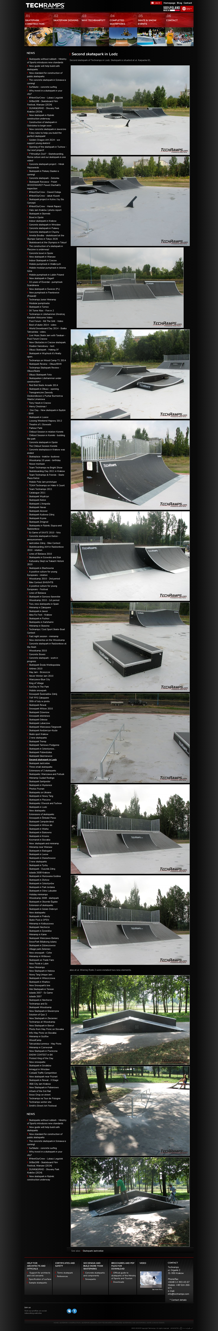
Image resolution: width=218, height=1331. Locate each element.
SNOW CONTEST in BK (41, 1054)
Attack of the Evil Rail (40, 1091)
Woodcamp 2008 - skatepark (44, 898)
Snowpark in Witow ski (40, 825)
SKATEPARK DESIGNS (89, 1323)
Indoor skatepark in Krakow (43, 220)
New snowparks (37, 1062)
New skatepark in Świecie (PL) (44, 289)
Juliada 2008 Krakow (39, 872)
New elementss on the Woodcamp (47, 640)
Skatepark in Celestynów (41, 883)
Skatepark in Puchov (39, 618)
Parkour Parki (35, 428)
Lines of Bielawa (37, 592)
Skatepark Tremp (37, 741)
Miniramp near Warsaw (40, 847)
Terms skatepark (65, 1272)
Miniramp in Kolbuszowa (41, 923)
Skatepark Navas (37, 507)
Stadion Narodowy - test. (42, 346)
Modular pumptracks (39, 303)
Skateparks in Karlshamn (41, 622)
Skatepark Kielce (37, 500)
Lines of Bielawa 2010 (40, 553)
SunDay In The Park (39, 686)
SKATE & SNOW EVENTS (155, 1323)
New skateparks (37, 810)
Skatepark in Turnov (39, 306)
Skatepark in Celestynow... (42, 748)
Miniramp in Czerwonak (40, 1047)
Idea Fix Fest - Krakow (40, 614)
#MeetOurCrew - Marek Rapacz (45, 206)
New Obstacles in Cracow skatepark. (47, 342)
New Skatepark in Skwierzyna (44, 1011)
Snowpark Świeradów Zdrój (43, 694)
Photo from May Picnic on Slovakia (46, 1029)
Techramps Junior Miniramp (42, 299)
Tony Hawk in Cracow (40, 402)
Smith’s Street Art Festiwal (43, 1105)
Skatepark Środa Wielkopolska (44, 664)
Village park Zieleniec (40, 949)
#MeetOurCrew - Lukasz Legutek (46, 97)
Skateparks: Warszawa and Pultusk (46, 774)
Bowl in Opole (36, 217)
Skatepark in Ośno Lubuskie (43, 890)
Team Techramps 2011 (40, 489)
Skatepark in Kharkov (39, 981)
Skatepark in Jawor (38, 611)
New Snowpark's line (39, 985)
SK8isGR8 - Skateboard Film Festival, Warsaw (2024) (42, 1164)
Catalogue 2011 (37, 492)
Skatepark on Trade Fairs (41, 960)
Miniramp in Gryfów (39, 1036)
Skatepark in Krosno (39, 836)
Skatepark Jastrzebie (39, 763)
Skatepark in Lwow (38, 854)
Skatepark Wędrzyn (39, 496)
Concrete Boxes (37, 654)
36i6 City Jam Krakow (40, 1083)
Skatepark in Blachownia (41, 568)
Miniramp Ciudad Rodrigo (41, 777)
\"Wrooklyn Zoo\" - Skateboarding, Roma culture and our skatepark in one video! (46, 157)
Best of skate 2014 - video (42, 324)
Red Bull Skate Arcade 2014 (43, 385)
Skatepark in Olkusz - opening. (44, 388)
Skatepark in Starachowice (42, 858)
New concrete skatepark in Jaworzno (47, 129)
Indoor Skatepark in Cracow (43, 260)
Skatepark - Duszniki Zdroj (42, 868)
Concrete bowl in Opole (41, 253)
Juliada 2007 (35, 996)
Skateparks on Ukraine (40, 792)
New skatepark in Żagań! (41, 278)
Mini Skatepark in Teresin (41, 989)
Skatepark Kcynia (37, 518)
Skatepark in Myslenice (40, 785)
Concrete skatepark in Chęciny (44, 231)
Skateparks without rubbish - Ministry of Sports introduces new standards (46, 1122)
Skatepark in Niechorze (40, 1000)
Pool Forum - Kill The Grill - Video (46, 321)
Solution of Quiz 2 (38, 1014)
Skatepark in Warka (38, 828)
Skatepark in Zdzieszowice (42, 945)
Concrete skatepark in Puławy (44, 228)
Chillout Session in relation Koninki (46, 431)
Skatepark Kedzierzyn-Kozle (43, 730)
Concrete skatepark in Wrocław (45, 224)
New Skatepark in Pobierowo (44, 1087)
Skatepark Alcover (38, 511)
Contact (188, 2)
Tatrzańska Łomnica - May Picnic (45, 1043)
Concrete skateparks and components (94, 1274)
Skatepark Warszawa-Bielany (44, 938)
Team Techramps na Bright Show (45, 467)
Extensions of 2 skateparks (42, 770)
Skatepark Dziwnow (39, 712)
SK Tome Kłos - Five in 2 (41, 310)
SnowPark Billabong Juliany (43, 941)
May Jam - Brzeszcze (39, 672)
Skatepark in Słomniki (39, 213)
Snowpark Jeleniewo (39, 715)
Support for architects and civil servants (38, 1274)
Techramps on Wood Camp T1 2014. (47, 360)
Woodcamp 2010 (38, 650)
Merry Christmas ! (38, 406)
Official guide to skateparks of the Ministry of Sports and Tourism (123, 1275)
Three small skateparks (40, 766)
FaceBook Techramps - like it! (156, 3)
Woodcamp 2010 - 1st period (44, 600)
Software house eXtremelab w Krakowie (185, 1328)
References (62, 1276)
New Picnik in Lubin (38, 963)
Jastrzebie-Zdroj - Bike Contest (44, 543)
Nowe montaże (37, 463)
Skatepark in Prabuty (39, 916)
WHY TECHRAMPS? (105, 1323)
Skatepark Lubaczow (39, 723)
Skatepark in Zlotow (39, 879)
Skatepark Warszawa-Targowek (45, 726)
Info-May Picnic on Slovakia (42, 1032)
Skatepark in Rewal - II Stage (43, 1080)
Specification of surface (40, 1279)
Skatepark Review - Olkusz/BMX (45, 363)
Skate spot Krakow (38, 734)
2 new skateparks (38, 737)
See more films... (157, 1289)
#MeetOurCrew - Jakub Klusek (44, 195)
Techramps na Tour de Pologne (45, 1098)
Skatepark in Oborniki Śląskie (43, 901)
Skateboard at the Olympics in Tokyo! (48, 242)
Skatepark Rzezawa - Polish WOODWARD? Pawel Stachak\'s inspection (44, 185)
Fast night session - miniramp (43, 636)
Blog (179, 2)
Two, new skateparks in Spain (44, 603)
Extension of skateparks (41, 905)
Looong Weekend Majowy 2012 (45, 420)
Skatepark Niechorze (39, 927)
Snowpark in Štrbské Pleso (42, 817)
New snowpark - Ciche (40, 952)
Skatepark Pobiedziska (40, 752)
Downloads (118, 1282)
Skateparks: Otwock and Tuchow (45, 803)
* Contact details (178, 1299)
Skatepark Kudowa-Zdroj (41, 514)
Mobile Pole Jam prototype (43, 481)
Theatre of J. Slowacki (40, 424)
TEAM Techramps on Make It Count (47, 485)
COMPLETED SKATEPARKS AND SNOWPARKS (129, 1323)
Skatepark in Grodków (40, 1065)
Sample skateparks (38, 1282)
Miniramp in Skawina (39, 625)
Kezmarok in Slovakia (39, 839)
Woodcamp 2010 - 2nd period (44, 578)
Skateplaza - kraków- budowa (44, 456)
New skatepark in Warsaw (42, 256)
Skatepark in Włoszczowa (42, 978)
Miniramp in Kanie (38, 934)
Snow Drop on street (40, 1094)
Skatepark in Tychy (38, 865)
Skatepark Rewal (37, 705)
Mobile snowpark (37, 690)
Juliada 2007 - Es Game (41, 992)
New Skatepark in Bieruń (41, 1025)
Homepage (169, 2)
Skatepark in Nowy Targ (41, 796)
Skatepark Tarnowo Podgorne (44, 745)
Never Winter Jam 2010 (41, 675)
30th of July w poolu (39, 701)
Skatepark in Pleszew (40, 799)
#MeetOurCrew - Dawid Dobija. (45, 192)
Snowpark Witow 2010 (41, 708)
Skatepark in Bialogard (40, 850)
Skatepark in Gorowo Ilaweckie (44, 596)
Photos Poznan (36, 788)
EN (188, 9)
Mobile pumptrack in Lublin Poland (46, 274)
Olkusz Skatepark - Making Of (43, 349)
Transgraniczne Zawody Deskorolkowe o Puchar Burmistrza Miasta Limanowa (45, 396)
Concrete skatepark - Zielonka (44, 178)
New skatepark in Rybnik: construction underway (40, 1178)
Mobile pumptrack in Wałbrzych (45, 264)
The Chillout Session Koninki (43, 446)
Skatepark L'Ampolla (39, 503)
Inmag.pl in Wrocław (39, 1069)
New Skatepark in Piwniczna (43, 1051)
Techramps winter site (40, 1102)
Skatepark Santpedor (39, 781)
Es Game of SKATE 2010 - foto (45, 532)
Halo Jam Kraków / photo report (45, 210)
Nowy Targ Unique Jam (40, 974)
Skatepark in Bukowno (40, 832)
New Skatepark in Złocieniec (43, 1018)
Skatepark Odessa (38, 719)
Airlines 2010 (35, 668)
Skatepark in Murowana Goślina (45, 876)
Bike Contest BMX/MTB (41, 582)
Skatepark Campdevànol (41, 821)
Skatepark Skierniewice (40, 756)
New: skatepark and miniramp (44, 843)
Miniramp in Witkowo (40, 956)
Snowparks (90, 1279)
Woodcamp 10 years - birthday (45, 460)
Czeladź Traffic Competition (43, 1072)
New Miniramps (37, 967)
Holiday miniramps (38, 894)
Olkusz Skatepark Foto (40, 374)
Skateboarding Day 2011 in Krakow (47, 471)
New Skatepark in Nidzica (42, 970)
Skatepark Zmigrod (38, 521)
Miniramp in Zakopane (40, 607)
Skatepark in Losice (38, 417)
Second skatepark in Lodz (43, 759)
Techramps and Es (38, 1003)
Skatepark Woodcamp (40, 1007)
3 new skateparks (38, 861)
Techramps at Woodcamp (42, 1021)
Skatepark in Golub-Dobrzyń (43, 909)
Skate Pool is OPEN (39, 919)
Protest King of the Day (41, 1058)
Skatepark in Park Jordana (42, 887)
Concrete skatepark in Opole (43, 442)
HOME (56, 1323)
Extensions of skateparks (41, 814)
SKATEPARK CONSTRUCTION (70, 1323)
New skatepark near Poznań (43, 1076)
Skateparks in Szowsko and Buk (45, 557)
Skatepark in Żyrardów (40, 930)
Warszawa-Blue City (39, 679)
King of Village (36, 683)
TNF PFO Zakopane (39, 697)
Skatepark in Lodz (38, 807)
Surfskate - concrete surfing (43, 86)
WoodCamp (35, 1040)
